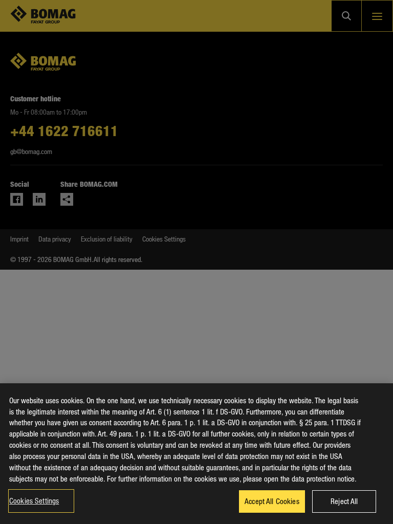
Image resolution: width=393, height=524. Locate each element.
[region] (196, 453)
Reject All (344, 501)
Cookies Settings (34, 500)
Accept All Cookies (272, 501)
